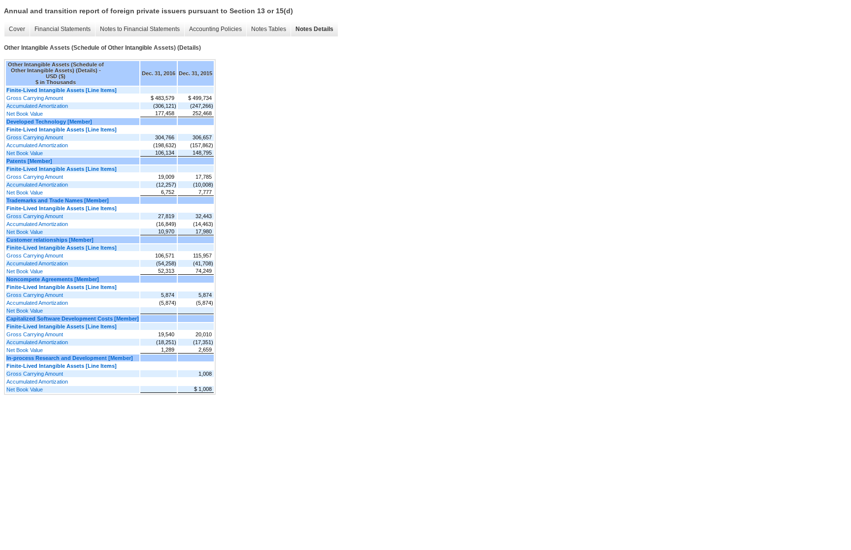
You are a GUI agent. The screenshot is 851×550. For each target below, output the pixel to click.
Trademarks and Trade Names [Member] (57, 200)
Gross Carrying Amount (34, 98)
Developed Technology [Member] (49, 122)
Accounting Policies (215, 29)
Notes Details (314, 29)
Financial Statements (62, 29)
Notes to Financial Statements (140, 29)
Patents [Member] (29, 161)
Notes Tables (268, 29)
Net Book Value (24, 114)
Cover (17, 29)
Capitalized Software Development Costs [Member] (72, 319)
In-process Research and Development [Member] (69, 358)
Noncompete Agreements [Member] (52, 279)
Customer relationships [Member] (50, 240)
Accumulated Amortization (37, 106)
